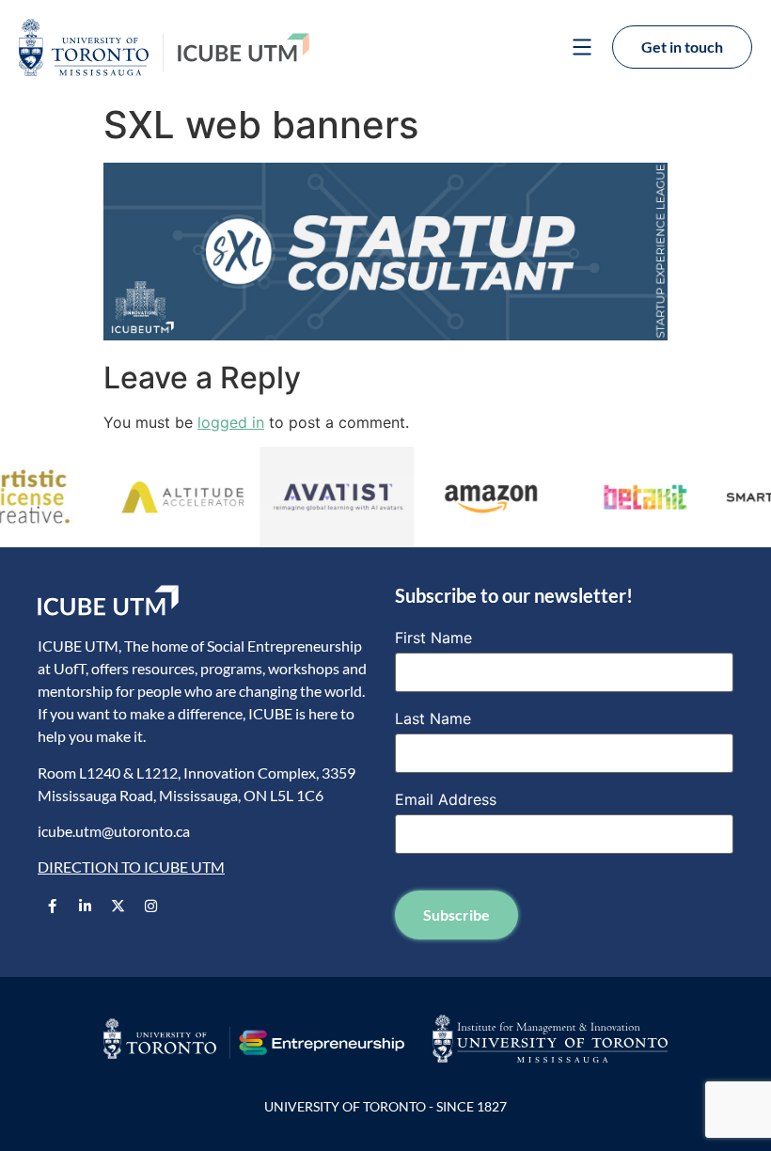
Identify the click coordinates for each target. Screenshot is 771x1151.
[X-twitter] (117, 906)
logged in (230, 422)
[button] (581, 49)
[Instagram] (150, 906)
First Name (433, 637)
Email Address (445, 799)
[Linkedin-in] (85, 906)
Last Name (433, 718)
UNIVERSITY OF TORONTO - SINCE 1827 (385, 1106)
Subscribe (456, 914)
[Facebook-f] (52, 906)
